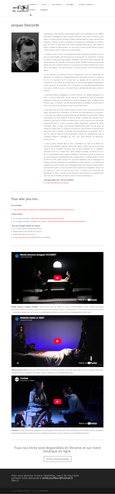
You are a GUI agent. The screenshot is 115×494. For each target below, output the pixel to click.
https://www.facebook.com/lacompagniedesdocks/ (66, 221)
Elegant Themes (24, 491)
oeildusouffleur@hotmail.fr (57, 478)
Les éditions (31, 5)
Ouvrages (70, 5)
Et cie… (44, 5)
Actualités (31, 10)
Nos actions (56, 5)
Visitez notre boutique (57, 458)
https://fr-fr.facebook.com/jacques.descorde (47, 218)
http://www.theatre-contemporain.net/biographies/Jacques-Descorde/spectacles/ (43, 210)
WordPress (44, 491)
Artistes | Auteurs (86, 5)
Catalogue (44, 10)
